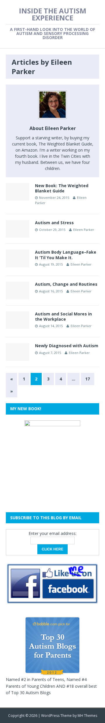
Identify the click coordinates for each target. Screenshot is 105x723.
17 (87, 379)
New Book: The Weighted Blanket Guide (61, 188)
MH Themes (87, 715)
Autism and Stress (54, 222)
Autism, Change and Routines (66, 284)
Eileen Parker (83, 229)
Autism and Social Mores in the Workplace (63, 316)
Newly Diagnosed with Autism (66, 345)
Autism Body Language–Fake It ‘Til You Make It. (65, 254)
